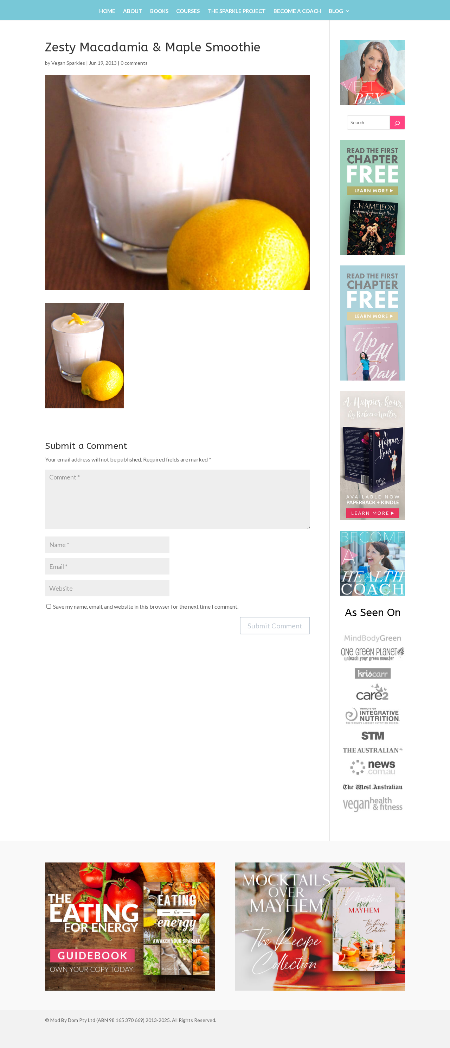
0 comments (134, 63)
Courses (188, 11)
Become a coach (297, 11)
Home (107, 11)
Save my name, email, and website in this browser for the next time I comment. (145, 606)
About (132, 11)
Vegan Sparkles (68, 63)
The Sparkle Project (236, 11)
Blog (336, 11)
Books (159, 11)
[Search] (397, 122)
